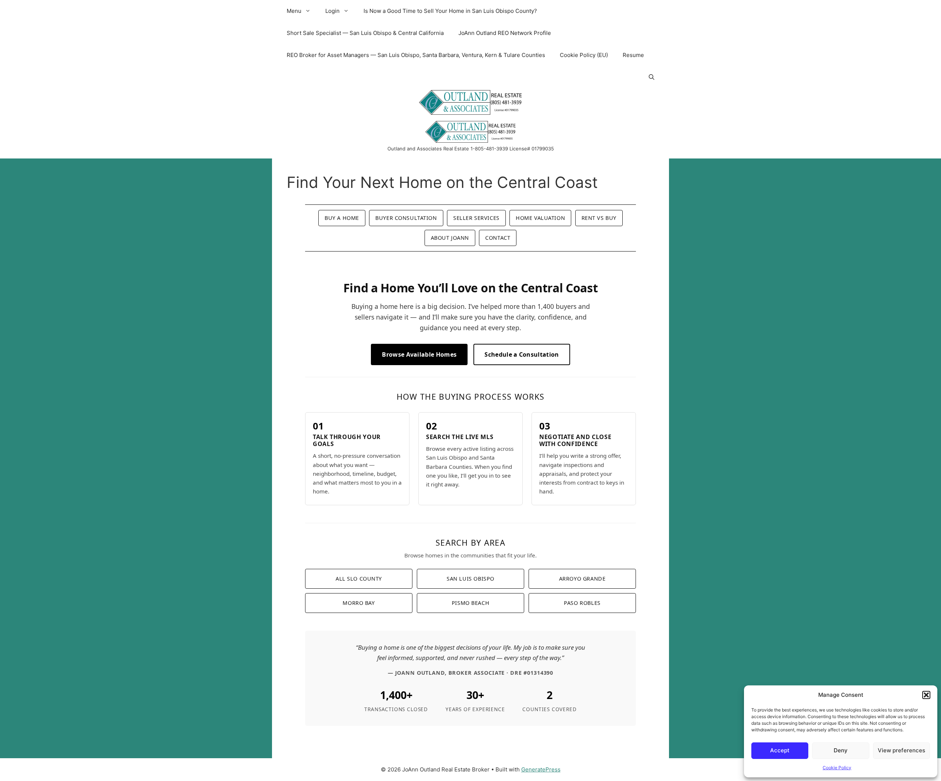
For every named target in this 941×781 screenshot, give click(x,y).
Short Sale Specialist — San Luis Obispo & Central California (365, 32)
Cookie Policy (837, 767)
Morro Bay (359, 602)
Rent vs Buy (599, 217)
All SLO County (359, 578)
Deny (841, 750)
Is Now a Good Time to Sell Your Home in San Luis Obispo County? (450, 10)
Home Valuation (540, 217)
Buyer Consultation (406, 217)
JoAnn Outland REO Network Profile (504, 32)
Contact (497, 237)
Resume (633, 54)
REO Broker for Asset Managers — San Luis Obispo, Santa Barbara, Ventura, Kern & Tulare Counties (416, 54)
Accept (780, 750)
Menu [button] (294, 10)
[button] (926, 695)
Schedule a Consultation (521, 354)
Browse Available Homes (419, 354)
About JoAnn (450, 237)
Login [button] (332, 10)
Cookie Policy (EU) (584, 54)
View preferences (901, 750)
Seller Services (476, 217)
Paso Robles (582, 602)
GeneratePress (541, 769)
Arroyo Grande (582, 578)
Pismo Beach (470, 602)
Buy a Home (342, 217)
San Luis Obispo (470, 578)
